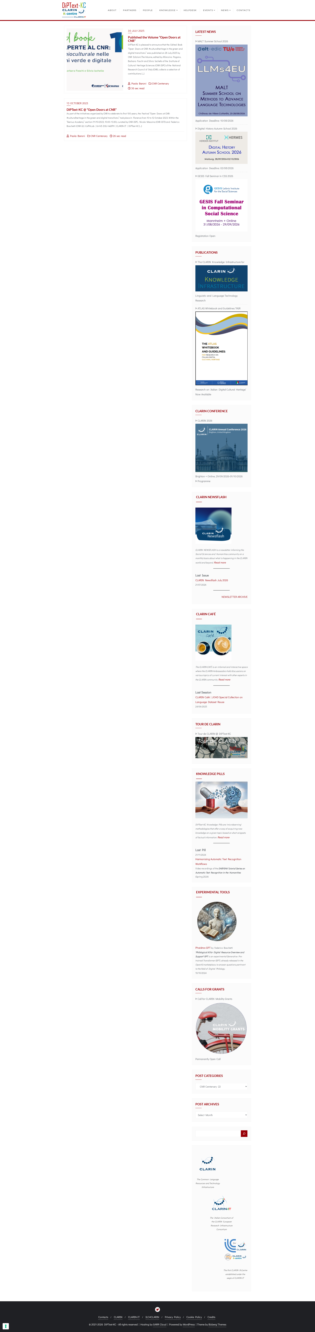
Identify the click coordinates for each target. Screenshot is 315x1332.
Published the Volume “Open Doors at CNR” (154, 39)
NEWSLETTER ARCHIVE (235, 596)
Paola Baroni (138, 83)
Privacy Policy (173, 1317)
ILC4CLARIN (152, 1317)
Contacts (103, 1317)
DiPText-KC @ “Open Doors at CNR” (91, 109)
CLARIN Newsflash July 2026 (211, 580)
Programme (204, 481)
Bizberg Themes (217, 1324)
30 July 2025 (136, 30)
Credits (211, 1317)
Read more (220, 562)
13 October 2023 (77, 103)
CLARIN (118, 1317)
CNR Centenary (160, 83)
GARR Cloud (159, 1324)
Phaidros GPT (203, 947)
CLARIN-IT (134, 1317)
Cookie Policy (194, 1317)
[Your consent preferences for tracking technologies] (6, 1326)
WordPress (189, 1324)
